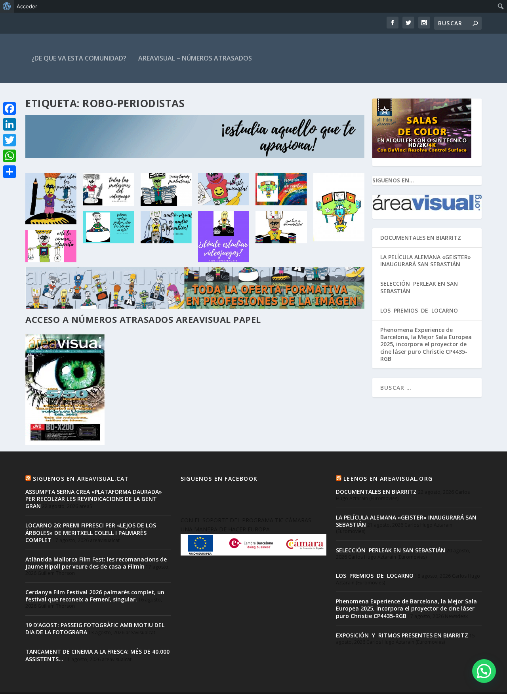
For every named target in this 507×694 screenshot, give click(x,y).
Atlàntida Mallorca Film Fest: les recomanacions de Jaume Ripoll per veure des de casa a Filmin (96, 563)
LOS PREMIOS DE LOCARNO (419, 310)
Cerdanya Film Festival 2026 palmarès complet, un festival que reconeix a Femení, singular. (94, 595)
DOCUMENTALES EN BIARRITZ (420, 237)
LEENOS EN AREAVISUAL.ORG (388, 478)
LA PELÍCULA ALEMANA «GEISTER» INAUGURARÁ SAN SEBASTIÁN (425, 260)
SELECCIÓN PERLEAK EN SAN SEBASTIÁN (419, 287)
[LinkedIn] (9, 124)
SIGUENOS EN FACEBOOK (219, 478)
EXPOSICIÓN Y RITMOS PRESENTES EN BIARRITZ (402, 635)
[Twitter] (9, 140)
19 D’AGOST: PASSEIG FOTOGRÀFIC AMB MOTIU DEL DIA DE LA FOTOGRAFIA (94, 628)
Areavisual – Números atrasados (195, 58)
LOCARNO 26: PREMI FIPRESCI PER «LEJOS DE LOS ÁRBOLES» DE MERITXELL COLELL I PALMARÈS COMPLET (90, 532)
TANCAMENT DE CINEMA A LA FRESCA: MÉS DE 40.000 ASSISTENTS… (97, 655)
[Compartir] (9, 172)
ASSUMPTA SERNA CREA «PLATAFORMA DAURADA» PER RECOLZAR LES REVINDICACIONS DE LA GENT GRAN (93, 499)
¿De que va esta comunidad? (78, 58)
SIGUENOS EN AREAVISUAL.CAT (81, 478)
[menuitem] (7, 6)
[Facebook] (9, 108)
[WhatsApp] (9, 156)
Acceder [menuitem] (27, 6)
